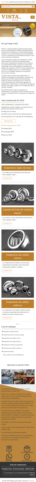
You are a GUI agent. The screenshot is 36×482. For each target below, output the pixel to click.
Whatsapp (9, 461)
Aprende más (8, 121)
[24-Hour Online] (27, 456)
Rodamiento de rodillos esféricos (17, 303)
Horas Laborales (27, 461)
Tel (9, 452)
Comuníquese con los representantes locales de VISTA (19, 474)
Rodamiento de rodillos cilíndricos (12, 348)
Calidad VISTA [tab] (7, 129)
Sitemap (31, 481)
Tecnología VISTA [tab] (8, 132)
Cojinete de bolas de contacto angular (17, 211)
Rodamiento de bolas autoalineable (13, 345)
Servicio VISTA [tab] (7, 135)
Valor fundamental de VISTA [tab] (11, 125)
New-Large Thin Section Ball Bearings (13, 355)
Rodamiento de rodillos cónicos (17, 256)
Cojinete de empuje (8, 351)
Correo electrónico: (27, 452)
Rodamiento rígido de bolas (17, 168)
